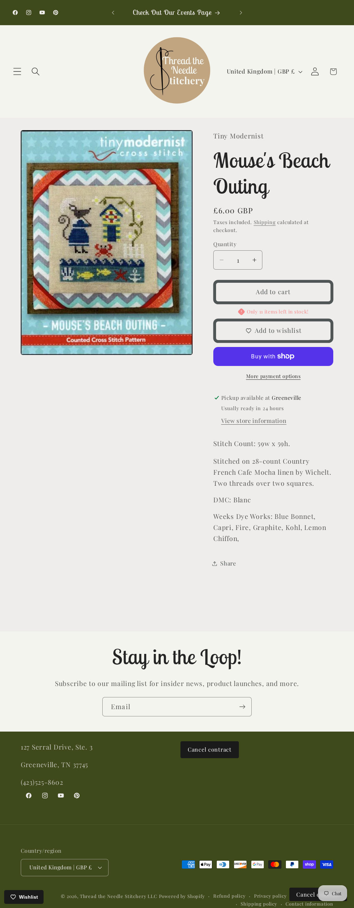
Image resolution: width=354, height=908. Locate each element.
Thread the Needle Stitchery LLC (118, 896)
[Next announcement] (241, 12)
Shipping (265, 222)
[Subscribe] (242, 706)
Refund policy (229, 896)
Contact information (309, 904)
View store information (254, 420)
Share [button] (228, 563)
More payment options (273, 376)
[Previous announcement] (113, 12)
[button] (17, 71)
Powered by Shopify (182, 896)
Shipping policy (259, 904)
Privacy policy (270, 896)
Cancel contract (210, 749)
